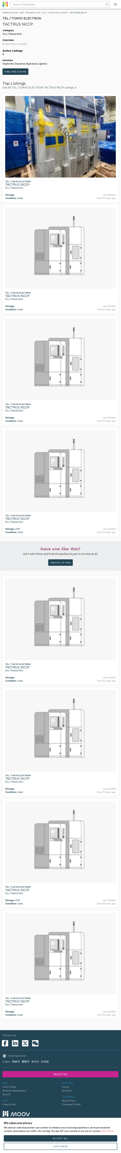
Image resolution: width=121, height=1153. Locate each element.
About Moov (69, 1100)
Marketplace (10, 12)
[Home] (16, 1113)
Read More (107, 1130)
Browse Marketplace (15, 1090)
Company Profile (71, 1104)
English (6, 1061)
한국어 (35, 1061)
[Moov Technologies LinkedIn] (15, 1043)
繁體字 (25, 1061)
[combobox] (57, 4)
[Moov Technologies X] (25, 1043)
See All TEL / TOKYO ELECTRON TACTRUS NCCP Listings (38, 87)
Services (67, 1090)
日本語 (45, 1061)
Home (65, 1086)
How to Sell (9, 1104)
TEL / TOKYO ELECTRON (55, 12)
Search (6, 1094)
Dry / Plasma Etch (30, 12)
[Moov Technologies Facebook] (5, 1043)
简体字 (16, 1061)
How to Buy (9, 1086)
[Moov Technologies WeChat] (35, 1043)
